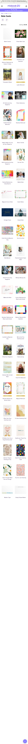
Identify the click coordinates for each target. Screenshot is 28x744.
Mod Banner (7, 258)
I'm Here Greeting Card (20, 418)
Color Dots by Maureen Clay (7, 239)
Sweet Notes (20, 202)
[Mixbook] (14, 6)
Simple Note (21, 220)
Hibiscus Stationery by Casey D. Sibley (7, 63)
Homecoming (20, 357)
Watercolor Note (7, 297)
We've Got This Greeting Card (20, 337)
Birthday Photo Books (21, 1)
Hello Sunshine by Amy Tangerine (7, 163)
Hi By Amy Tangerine (7, 357)
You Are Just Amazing (20, 477)
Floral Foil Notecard (20, 377)
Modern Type (7, 497)
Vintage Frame (7, 220)
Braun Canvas (20, 142)
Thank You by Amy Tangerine (7, 278)
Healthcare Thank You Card (20, 439)
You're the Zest (20, 238)
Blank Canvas (7, 41)
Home (2, 13)
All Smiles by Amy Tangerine (7, 103)
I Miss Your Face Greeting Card (7, 419)
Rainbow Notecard (20, 123)
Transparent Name (7, 82)
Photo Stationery (21, 103)
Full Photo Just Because (20, 60)
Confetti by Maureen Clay (7, 337)
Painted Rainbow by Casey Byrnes (7, 183)
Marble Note (21, 182)
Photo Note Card (21, 41)
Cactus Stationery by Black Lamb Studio (20, 298)
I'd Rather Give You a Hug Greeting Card (7, 439)
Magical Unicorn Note (7, 202)
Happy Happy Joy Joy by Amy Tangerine (7, 143)
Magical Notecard (20, 398)
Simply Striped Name (20, 497)
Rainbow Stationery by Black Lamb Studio (7, 318)
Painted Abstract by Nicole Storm (7, 399)
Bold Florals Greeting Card (20, 458)
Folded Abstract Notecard (7, 123)
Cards (6, 13)
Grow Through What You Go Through (7, 478)
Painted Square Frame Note (20, 258)
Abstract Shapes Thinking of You (7, 458)
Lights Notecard (20, 85)
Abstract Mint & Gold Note (7, 375)
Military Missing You (20, 278)
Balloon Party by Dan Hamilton (20, 318)
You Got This (20, 162)
